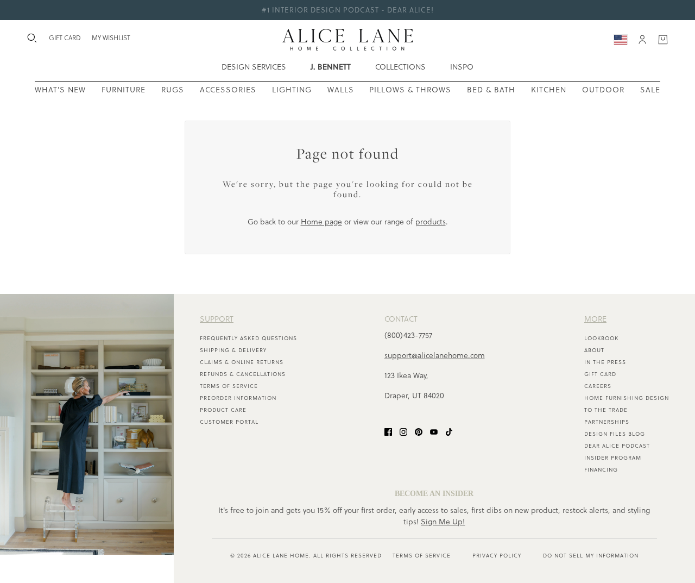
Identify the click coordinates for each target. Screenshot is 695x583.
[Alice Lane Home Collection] (347, 40)
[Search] (32, 38)
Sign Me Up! (443, 521)
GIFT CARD (65, 37)
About (594, 350)
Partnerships (606, 421)
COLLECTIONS (400, 66)
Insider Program (612, 457)
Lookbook (601, 338)
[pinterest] (418, 432)
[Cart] (663, 40)
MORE (595, 319)
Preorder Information (238, 398)
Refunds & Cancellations (243, 374)
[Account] (642, 40)
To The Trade (606, 409)
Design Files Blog (614, 433)
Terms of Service (229, 386)
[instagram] (403, 432)
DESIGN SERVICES (254, 66)
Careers (597, 386)
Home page (321, 221)
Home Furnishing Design (626, 398)
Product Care (223, 409)
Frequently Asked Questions (248, 338)
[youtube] (434, 432)
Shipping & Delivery (233, 350)
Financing (601, 469)
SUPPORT (216, 319)
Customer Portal (229, 421)
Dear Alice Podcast (617, 445)
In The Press (605, 362)
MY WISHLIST (111, 37)
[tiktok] (449, 432)
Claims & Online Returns (241, 362)
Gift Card (600, 374)
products (430, 221)
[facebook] (388, 432)
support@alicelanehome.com (434, 355)
